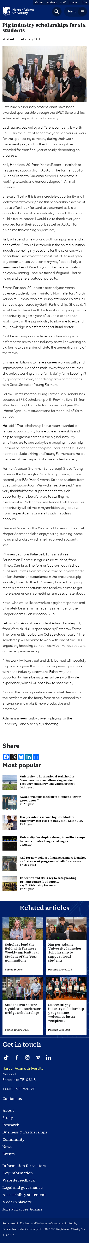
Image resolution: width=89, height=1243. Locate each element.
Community (13, 1139)
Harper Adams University (22, 1068)
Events (8, 1153)
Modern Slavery (16, 1201)
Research (10, 1124)
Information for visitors (24, 1165)
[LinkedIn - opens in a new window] (48, 1057)
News (7, 1146)
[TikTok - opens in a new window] (6, 1057)
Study (7, 1117)
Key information (17, 1172)
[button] (57, 12)
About (8, 1110)
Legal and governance (22, 1187)
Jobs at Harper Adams (22, 1209)
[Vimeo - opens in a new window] (38, 1057)
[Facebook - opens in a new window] (16, 1057)
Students (52, 2)
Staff (63, 2)
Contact (73, 2)
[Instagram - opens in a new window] (27, 1057)
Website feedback (18, 1180)
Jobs (84, 2)
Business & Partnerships (24, 1132)
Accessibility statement (24, 1194)
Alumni (38, 2)
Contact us (12, 1098)
